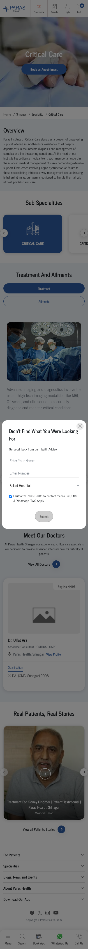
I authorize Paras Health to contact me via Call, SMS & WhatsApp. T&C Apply (45, 498)
